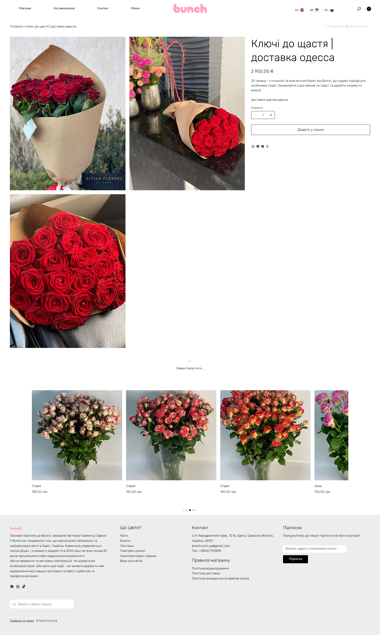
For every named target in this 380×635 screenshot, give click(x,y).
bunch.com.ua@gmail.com (211, 549)
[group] (190, 451)
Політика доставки (206, 577)
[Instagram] (18, 590)
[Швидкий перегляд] (77, 439)
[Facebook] (258, 146)
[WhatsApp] (253, 146)
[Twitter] (267, 146)
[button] (359, 9)
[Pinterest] (263, 146)
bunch (16, 531)
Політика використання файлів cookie (220, 582)
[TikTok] (24, 590)
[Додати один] (271, 115)
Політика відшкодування (210, 572)
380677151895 (211, 554)
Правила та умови (22, 624)
